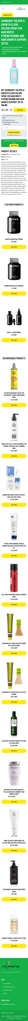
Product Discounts (9, 120)
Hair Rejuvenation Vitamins (14, 239)
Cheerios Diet (8, 990)
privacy (11, 135)
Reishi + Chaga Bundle (14, 332)
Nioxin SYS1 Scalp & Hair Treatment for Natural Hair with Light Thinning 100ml (14, 446)
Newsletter (7, 124)
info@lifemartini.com (6, 2)
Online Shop (7, 15)
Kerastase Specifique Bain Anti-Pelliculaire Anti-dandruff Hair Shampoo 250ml (14, 792)
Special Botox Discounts (11, 122)
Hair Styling (12, 154)
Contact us (9, 1016)
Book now (14, 145)
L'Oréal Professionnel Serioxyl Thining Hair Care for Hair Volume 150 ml (14, 546)
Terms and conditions (19, 1016)
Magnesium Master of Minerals (14, 286)
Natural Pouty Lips (9, 987)
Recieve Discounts (14, 132)
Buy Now (20, 110)
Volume (18, 154)
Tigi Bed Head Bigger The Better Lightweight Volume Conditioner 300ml (14, 395)
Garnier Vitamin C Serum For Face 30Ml (14, 938)
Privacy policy (11, 1018)
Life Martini (7, 983)
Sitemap (18, 1018)
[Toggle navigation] (3, 8)
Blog (5, 993)
